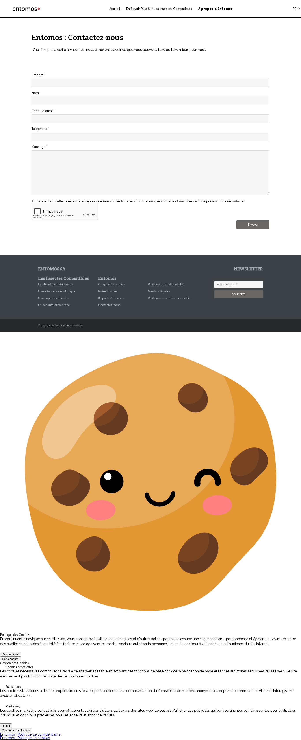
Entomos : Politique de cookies (25, 738)
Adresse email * (43, 111)
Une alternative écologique (56, 291)
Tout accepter (10, 659)
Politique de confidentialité (166, 284)
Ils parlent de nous (111, 298)
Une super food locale (53, 298)
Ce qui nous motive (111, 284)
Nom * (36, 93)
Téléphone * (40, 129)
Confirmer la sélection (16, 730)
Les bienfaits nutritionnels (56, 284)
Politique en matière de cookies (169, 298)
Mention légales (159, 291)
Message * (39, 147)
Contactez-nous (109, 305)
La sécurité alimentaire (54, 305)
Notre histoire (107, 291)
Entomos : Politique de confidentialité (30, 734)
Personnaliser (10, 654)
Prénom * (38, 75)
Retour (6, 725)
